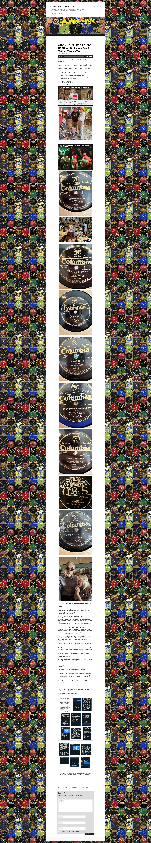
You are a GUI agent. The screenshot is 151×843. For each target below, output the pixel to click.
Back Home (57, 35)
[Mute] (87, 56)
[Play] (59, 56)
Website (60, 828)
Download (72, 59)
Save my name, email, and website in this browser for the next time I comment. (72, 831)
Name (61, 817)
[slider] (90, 56)
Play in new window (65, 59)
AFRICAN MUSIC (74, 787)
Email (61, 822)
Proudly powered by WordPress (75, 838)
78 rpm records (68, 787)
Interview (84, 787)
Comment (61, 800)
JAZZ (87, 787)
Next (99, 38)
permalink (80, 788)
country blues (80, 787)
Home (52, 35)
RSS (63, 61)
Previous (52, 38)
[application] (75, 56)
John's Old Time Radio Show (62, 6)
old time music (63, 788)
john (72, 788)
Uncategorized (68, 788)
